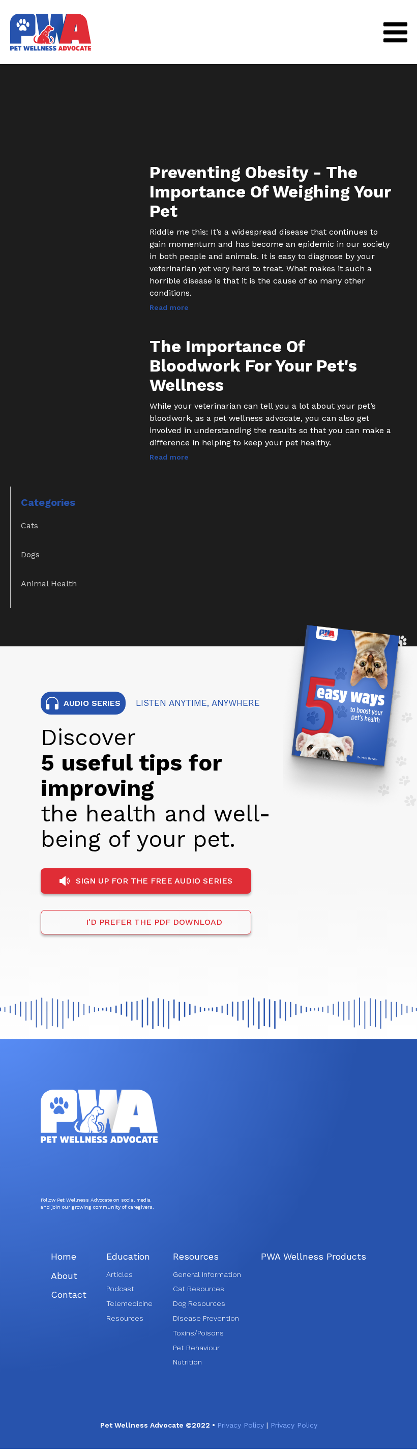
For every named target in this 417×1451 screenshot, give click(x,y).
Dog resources (199, 1303)
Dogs (30, 554)
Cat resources (198, 1289)
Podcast (120, 1289)
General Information (207, 1274)
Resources (124, 1318)
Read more (169, 307)
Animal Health (49, 583)
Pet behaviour (196, 1348)
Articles (119, 1274)
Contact (68, 1294)
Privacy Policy (242, 1425)
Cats (29, 525)
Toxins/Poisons (198, 1333)
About (64, 1275)
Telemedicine (129, 1303)
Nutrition (187, 1362)
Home (63, 1256)
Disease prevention (206, 1318)
